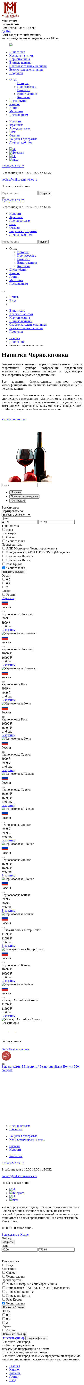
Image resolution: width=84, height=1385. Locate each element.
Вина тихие (17, 52)
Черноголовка (15, 541)
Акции (14, 107)
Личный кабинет (20, 142)
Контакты (23, 97)
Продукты (16, 73)
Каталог (14, 104)
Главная (14, 338)
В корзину (8, 629)
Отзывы (14, 135)
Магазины (16, 111)
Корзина (15, 1373)
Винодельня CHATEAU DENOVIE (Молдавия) (38, 552)
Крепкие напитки (21, 55)
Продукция (16, 341)
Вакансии (23, 90)
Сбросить (8, 598)
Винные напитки (20, 62)
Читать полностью (14, 419)
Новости (15, 121)
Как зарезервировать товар (27, 1139)
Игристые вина (19, 59)
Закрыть (45, 193)
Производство (26, 86)
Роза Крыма (14, 564)
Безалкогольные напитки (26, 69)
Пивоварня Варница (20, 556)
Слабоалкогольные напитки (28, 66)
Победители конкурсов (24, 496)
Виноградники (27, 93)
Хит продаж (18, 500)
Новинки (16, 492)
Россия (10, 594)
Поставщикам (18, 114)
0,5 (8, 579)
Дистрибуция (18, 100)
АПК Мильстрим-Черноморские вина (31, 548)
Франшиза (16, 125)
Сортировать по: (13, 511)
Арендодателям (19, 128)
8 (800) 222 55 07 (13, 166)
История (23, 83)
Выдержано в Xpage (15, 1234)
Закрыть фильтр (36, 1338)
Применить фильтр (14, 1334)
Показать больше (13, 571)
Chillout (11, 537)
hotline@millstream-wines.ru (19, 179)
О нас (13, 79)
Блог (12, 132)
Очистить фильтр (13, 1338)
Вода (9, 529)
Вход (12, 1380)
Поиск (43, 241)
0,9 (8, 583)
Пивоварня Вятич (18, 560)
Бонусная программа (23, 139)
